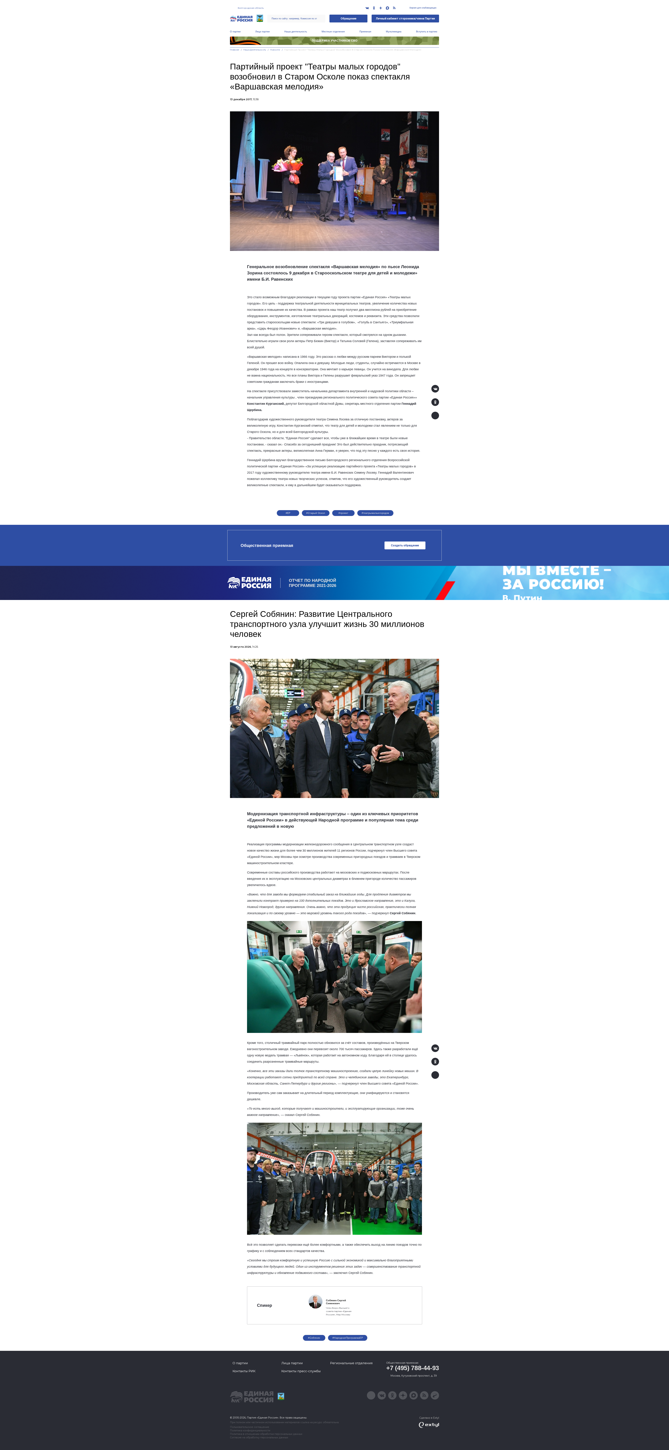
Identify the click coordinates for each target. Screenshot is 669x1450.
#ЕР (288, 513)
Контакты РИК (244, 1371)
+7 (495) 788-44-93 (412, 1368)
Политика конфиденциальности (250, 1430)
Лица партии (262, 31)
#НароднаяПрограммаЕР (347, 1337)
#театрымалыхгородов (375, 513)
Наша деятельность (295, 31)
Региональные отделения (351, 1363)
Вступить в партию (426, 31)
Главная (234, 49)
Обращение (348, 18)
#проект (343, 513)
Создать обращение (405, 545)
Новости (275, 49)
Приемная (365, 31)
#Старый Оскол (315, 513)
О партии (235, 31)
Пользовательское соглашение (249, 1427)
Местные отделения (333, 31)
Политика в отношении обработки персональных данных (266, 1434)
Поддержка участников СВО (334, 40)
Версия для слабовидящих (422, 8)
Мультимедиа (393, 31)
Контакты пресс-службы (301, 1371)
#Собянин (314, 1337)
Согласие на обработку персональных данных (259, 1437)
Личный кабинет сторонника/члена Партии (405, 18)
